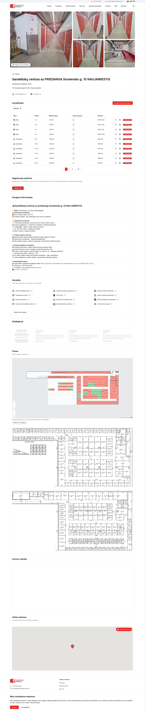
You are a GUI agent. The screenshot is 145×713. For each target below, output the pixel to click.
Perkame (108, 6)
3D (14, 416)
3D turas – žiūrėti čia (20, 269)
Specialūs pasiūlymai (95, 6)
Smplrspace (128, 417)
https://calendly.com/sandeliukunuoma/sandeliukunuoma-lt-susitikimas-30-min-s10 (67, 263)
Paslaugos (58, 6)
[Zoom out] (14, 414)
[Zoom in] (14, 412)
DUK (116, 6)
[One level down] (14, 407)
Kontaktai (124, 6)
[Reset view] (14, 409)
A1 (14, 402)
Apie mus (82, 6)
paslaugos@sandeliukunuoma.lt (31, 267)
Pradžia (49, 6)
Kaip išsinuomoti (70, 6)
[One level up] (14, 405)
